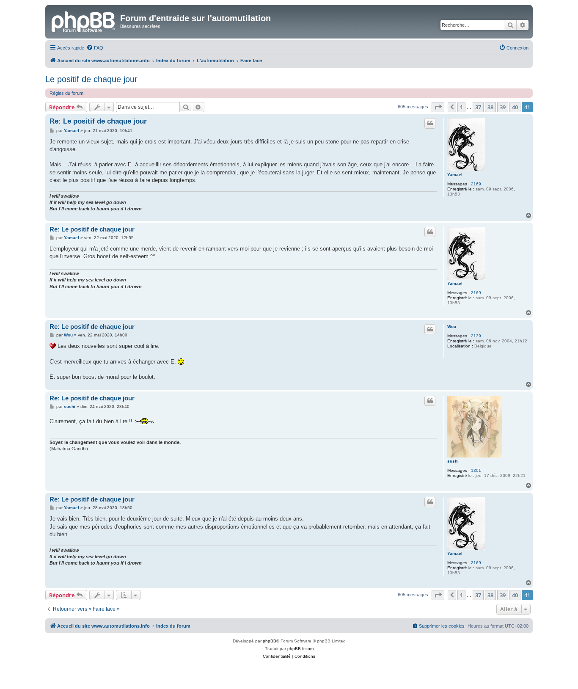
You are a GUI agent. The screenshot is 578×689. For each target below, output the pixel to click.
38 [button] (490, 107)
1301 (476, 470)
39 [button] (503, 107)
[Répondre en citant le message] (429, 123)
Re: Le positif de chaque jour (98, 121)
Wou (451, 326)
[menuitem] (94, 48)
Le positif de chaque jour (91, 79)
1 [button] (461, 107)
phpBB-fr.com (300, 648)
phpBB (269, 641)
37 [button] (478, 107)
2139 (476, 335)
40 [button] (515, 107)
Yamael (454, 174)
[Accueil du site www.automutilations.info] (83, 20)
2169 (476, 184)
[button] (438, 107)
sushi (453, 461)
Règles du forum (66, 93)
